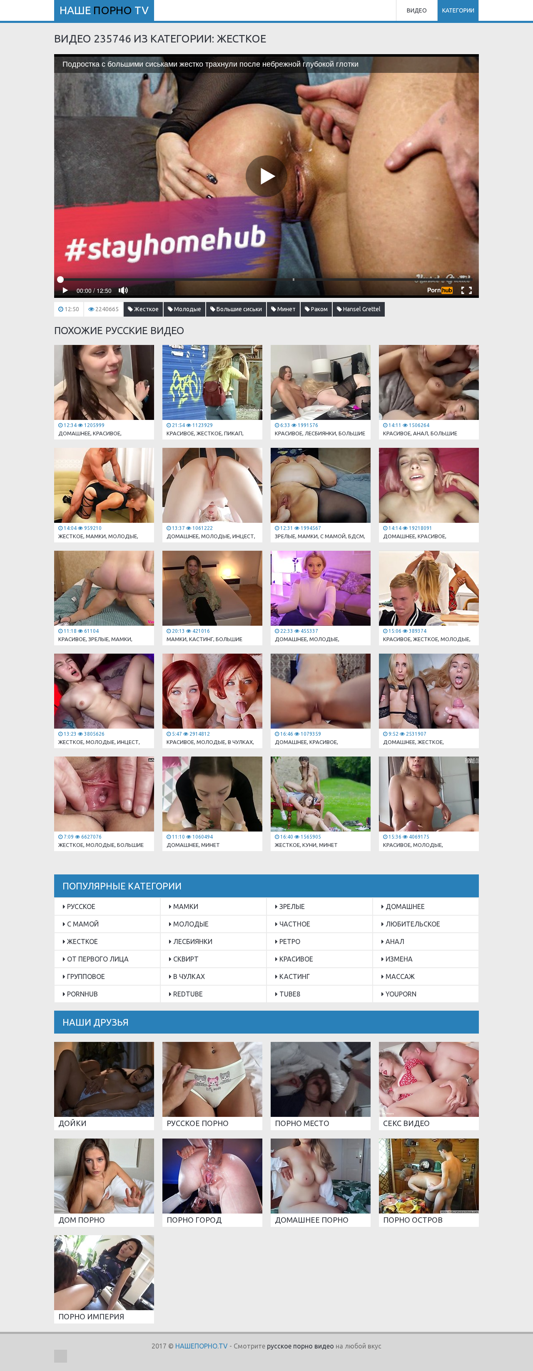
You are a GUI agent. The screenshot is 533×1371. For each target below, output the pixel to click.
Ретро (289, 941)
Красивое (295, 959)
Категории (458, 10)
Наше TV (104, 10)
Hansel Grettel (361, 309)
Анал (394, 941)
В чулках (188, 976)
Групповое (85, 976)
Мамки (185, 906)
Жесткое (146, 309)
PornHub (81, 994)
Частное (294, 924)
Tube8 (289, 994)
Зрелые (291, 906)
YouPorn (400, 994)
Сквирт (185, 959)
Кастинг (294, 976)
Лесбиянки (192, 941)
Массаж (399, 976)
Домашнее (404, 906)
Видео (417, 10)
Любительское (412, 924)
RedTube (187, 994)
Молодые (187, 309)
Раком (319, 309)
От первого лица (97, 959)
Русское (80, 906)
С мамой (82, 924)
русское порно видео (300, 1346)
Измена (398, 959)
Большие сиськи (238, 309)
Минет (286, 309)
